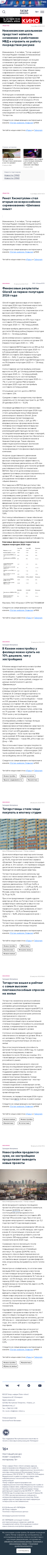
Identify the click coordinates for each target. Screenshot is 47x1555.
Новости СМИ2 (12, 175)
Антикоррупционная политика (13, 1516)
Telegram (38, 130)
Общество (5, 25)
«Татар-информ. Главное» (21, 123)
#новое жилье (9, 954)
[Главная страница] (24, 12)
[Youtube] (40, 1385)
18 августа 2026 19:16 (38, 1146)
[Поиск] (3, 11)
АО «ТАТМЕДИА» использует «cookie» (15, 1520)
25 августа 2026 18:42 (37, 976)
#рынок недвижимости (12, 780)
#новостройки (9, 776)
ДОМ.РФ (16, 1210)
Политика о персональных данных (15, 1512)
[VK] (7, 1386)
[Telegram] (18, 1385)
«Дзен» (29, 130)
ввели (16, 1099)
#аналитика (32, 780)
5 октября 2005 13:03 (37, 194)
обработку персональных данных (18, 1541)
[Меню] (42, 12)
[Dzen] (28, 1385)
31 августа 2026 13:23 (21, 284)
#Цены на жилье (27, 776)
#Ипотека (25, 946)
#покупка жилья (25, 950)
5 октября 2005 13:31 (38, 26)
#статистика (24, 1123)
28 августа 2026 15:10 (37, 803)
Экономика (6, 283)
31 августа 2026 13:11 (38, 642)
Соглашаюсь (23, 1551)
